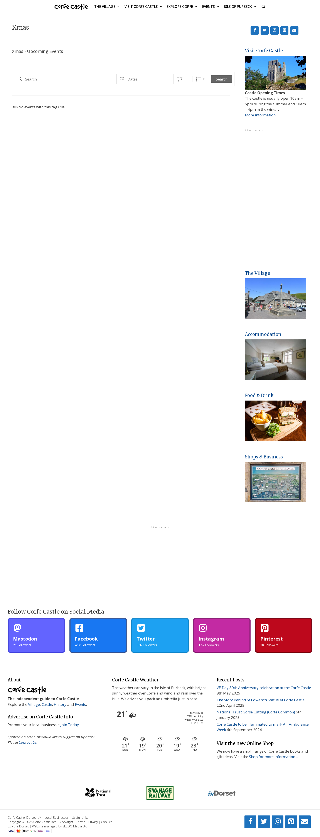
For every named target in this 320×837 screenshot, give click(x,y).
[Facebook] (255, 30)
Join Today (70, 724)
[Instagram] (274, 30)
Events (208, 6)
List (198, 79)
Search (221, 79)
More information (260, 114)
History (60, 704)
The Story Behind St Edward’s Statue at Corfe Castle (261, 699)
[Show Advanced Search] (179, 79)
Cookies (106, 822)
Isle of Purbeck (238, 6)
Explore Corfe (180, 6)
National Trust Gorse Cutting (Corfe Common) (256, 712)
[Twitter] (265, 30)
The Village (104, 6)
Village (34, 704)
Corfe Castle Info (45, 822)
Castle (47, 704)
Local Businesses (57, 817)
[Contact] (294, 30)
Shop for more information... (273, 756)
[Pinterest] (284, 30)
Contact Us (28, 742)
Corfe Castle (71, 6)
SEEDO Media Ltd (74, 826)
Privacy (93, 822)
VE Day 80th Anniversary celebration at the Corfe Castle (264, 687)
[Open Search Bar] (263, 6)
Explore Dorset (18, 826)
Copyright (66, 822)
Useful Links (80, 817)
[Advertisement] (275, 197)
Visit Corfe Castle (141, 6)
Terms (80, 822)
